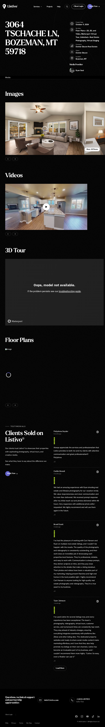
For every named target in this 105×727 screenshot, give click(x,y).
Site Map (29, 723)
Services (37, 6)
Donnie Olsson (81, 53)
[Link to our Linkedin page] (98, 716)
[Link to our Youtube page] (87, 716)
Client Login (9, 714)
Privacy (13, 723)
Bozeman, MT (81, 59)
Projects (49, 6)
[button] (78, 6)
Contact (37, 723)
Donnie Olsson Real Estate (86, 46)
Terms (21, 723)
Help (58, 6)
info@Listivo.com (51, 700)
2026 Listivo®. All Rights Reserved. (88, 722)
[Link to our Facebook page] (76, 716)
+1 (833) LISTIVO (83, 700)
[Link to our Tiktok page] (93, 716)
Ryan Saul (80, 70)
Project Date (79, 22)
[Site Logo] (10, 6)
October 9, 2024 (82, 23)
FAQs (6, 723)
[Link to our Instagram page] (82, 716)
